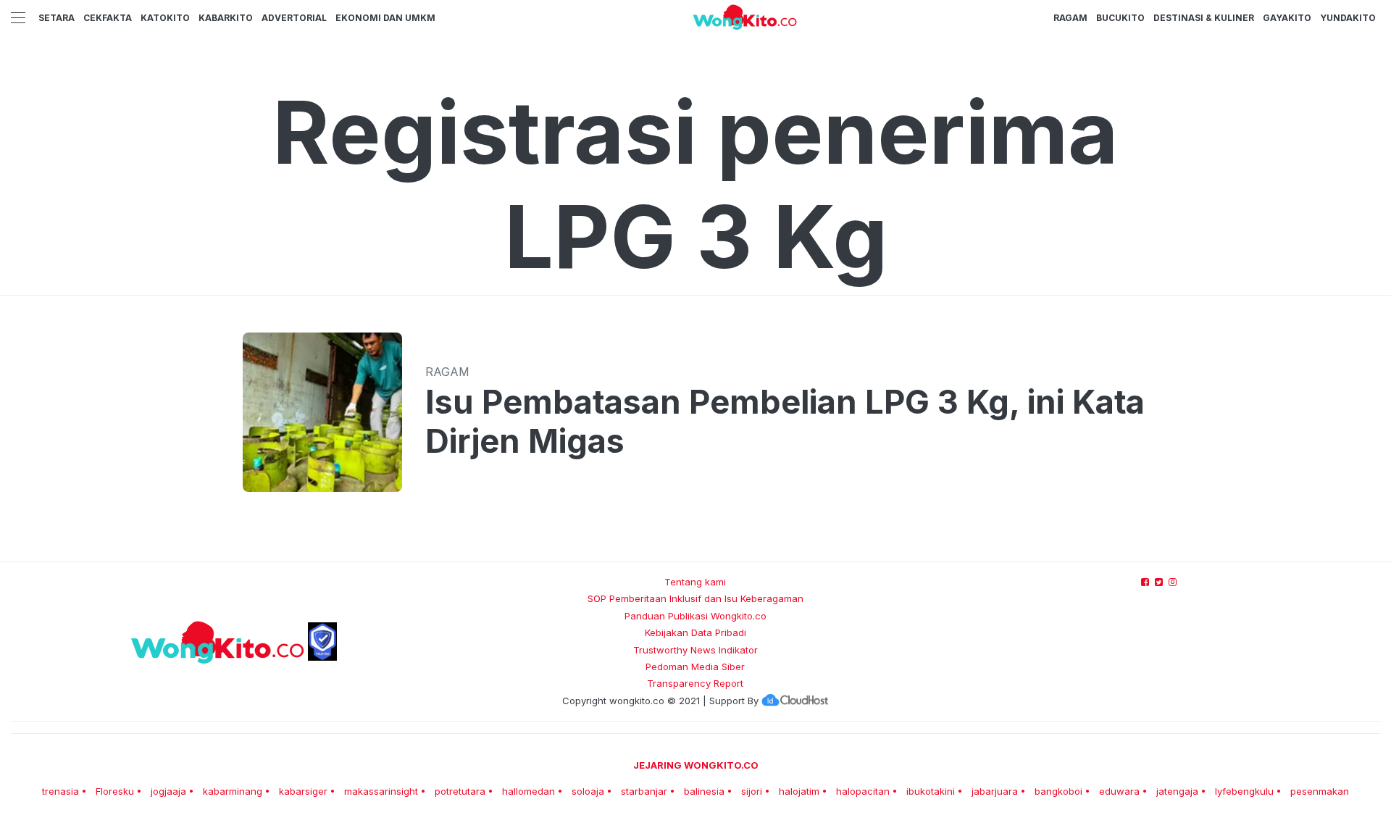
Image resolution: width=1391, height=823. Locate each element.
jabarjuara (995, 791)
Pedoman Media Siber (695, 666)
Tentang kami (695, 582)
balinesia (704, 791)
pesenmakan (1319, 791)
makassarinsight (381, 791)
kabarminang (232, 791)
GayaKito (1287, 17)
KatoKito (165, 17)
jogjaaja (168, 791)
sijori (751, 791)
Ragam (1070, 17)
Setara (56, 17)
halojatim (799, 791)
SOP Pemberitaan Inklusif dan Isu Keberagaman (695, 598)
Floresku (115, 791)
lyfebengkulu (1244, 791)
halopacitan (863, 791)
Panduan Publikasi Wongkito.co (695, 616)
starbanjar (644, 791)
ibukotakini (930, 791)
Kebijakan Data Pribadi (695, 632)
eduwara (1119, 791)
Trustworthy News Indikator (695, 650)
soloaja (588, 791)
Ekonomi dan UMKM (385, 17)
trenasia (60, 791)
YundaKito (1348, 17)
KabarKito (226, 17)
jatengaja (1177, 791)
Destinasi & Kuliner (1203, 17)
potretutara (460, 791)
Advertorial (294, 17)
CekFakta (107, 17)
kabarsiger (303, 791)
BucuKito (1120, 17)
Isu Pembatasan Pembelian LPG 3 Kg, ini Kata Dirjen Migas (785, 422)
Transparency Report (695, 683)
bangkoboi (1058, 791)
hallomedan (528, 791)
